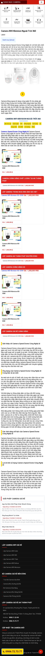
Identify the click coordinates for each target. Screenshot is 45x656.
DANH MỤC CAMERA (11, 2)
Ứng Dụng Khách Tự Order (10, 515)
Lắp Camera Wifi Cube (10, 551)
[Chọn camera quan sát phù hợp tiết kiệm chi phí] (43, 16)
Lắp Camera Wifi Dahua (11, 563)
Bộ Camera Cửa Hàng (10, 588)
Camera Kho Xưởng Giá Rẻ (12, 584)
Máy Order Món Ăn (8, 527)
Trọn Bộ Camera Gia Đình (11, 580)
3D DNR (20, 127)
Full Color (35, 124)
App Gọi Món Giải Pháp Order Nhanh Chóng (16, 504)
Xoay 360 (14, 127)
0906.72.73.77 (14, 621)
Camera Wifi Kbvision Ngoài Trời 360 (23, 119)
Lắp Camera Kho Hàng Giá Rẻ (12, 592)
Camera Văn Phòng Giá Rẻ (12, 596)
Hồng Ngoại (27, 124)
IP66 (33, 127)
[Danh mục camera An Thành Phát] (41, 2)
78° (21, 124)
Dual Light (16, 124)
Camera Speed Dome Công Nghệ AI (15, 132)
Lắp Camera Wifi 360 (10, 555)
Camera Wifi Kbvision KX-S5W (11, 167)
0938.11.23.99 (14, 617)
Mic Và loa (8, 124)
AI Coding (27, 127)
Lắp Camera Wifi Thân (10, 559)
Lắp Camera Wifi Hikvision (11, 567)
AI (40, 124)
